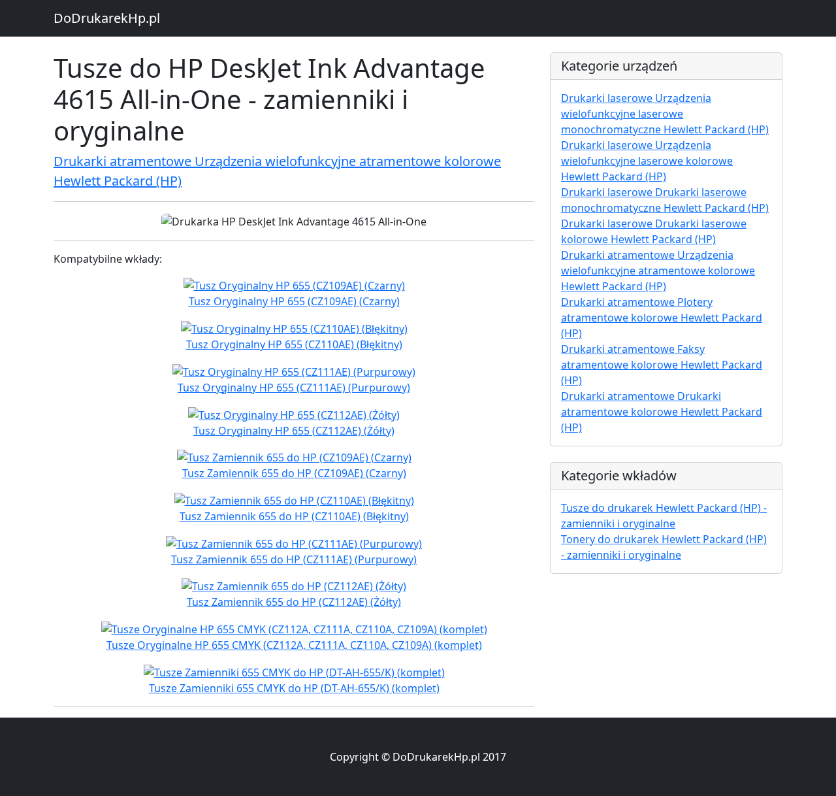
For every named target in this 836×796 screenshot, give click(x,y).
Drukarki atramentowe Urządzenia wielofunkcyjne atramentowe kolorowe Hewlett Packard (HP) (658, 270)
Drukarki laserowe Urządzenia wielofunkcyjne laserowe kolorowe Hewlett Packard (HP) (647, 161)
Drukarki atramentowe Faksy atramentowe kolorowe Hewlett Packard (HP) (661, 365)
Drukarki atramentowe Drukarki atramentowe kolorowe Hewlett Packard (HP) (661, 412)
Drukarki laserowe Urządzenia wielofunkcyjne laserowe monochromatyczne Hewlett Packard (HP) (665, 114)
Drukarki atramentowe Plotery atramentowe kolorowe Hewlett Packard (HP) (661, 317)
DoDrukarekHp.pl (107, 18)
